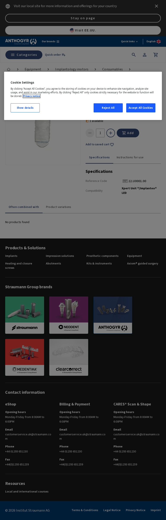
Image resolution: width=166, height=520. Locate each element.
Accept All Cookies (141, 107)
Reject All (108, 107)
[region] (83, 96)
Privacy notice (31, 96)
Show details (25, 107)
